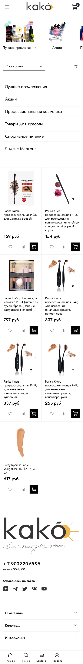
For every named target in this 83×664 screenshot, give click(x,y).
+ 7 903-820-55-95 (21, 563)
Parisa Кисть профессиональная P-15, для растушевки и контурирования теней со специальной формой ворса (62, 220)
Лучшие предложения (19, 47)
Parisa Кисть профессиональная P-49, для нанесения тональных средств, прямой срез (61, 306)
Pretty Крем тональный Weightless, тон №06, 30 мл (20, 469)
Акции (57, 47)
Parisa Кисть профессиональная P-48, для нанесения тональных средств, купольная (20, 389)
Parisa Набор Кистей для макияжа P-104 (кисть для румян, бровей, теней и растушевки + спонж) (21, 304)
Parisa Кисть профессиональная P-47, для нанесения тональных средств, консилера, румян (61, 389)
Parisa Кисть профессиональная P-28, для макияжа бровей (20, 215)
